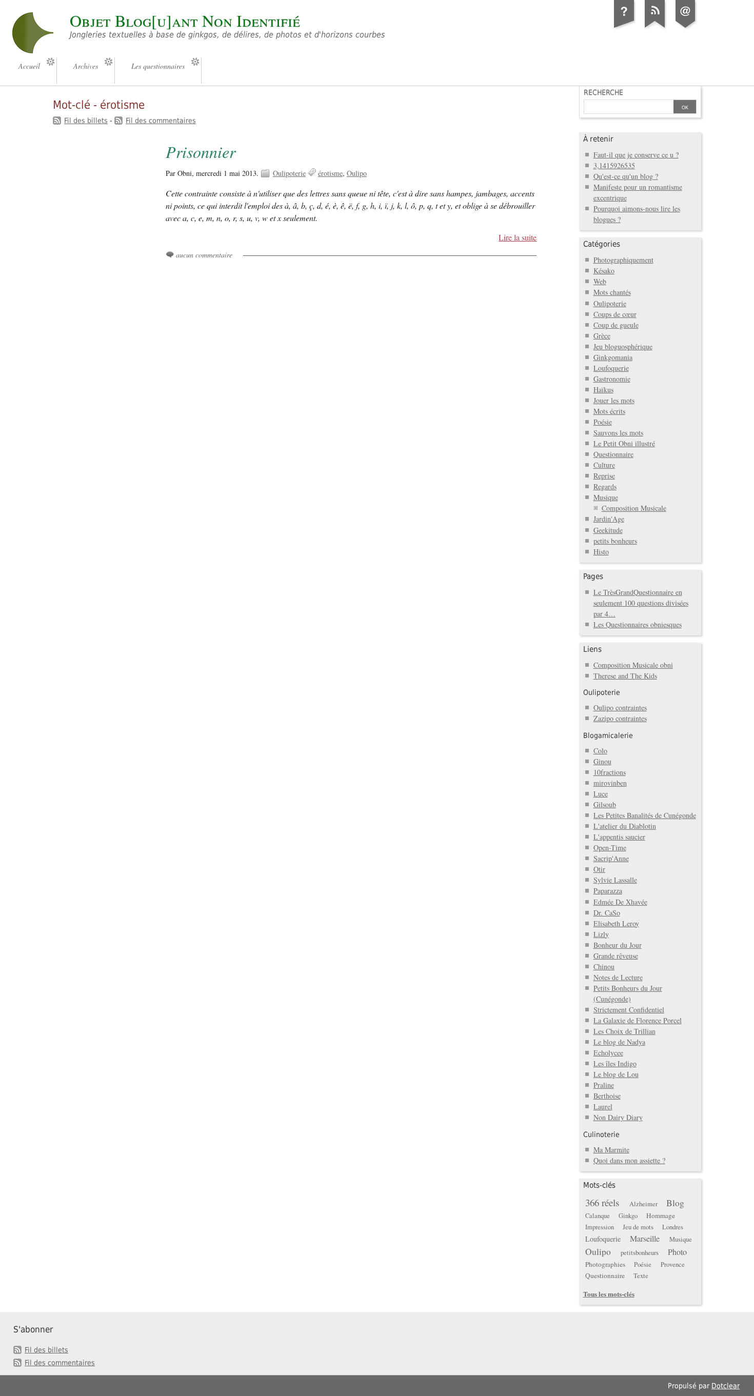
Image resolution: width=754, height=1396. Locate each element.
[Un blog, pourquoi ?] (624, 28)
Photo (677, 1252)
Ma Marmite (611, 1149)
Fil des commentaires (161, 120)
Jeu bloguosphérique (622, 346)
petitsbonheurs (640, 1252)
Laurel (602, 1106)
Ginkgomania (612, 357)
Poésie (602, 422)
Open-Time (609, 847)
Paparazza (607, 890)
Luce (600, 794)
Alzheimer (643, 1204)
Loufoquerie (611, 368)
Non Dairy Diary (618, 1117)
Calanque (597, 1215)
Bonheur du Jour (617, 945)
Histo (601, 551)
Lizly (601, 934)
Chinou (603, 966)
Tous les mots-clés (608, 1294)
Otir (599, 869)
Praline (603, 1085)
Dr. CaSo (606, 913)
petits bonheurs (615, 541)
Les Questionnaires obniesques (637, 624)
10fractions (609, 772)
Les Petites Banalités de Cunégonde (644, 815)
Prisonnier (200, 152)
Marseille (645, 1238)
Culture (604, 465)
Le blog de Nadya (619, 1042)
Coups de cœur (615, 314)
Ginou (602, 761)
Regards (605, 486)
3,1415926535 (614, 165)
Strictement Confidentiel (628, 1009)
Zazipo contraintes (620, 718)
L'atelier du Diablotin (624, 826)
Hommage (660, 1215)
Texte (640, 1275)
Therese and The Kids (625, 676)
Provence (673, 1264)
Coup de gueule (616, 325)
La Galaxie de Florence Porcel (637, 1020)
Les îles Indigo (615, 1063)
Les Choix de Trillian (624, 1031)
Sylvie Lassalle (615, 880)
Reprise (604, 476)
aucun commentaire (204, 255)
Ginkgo (628, 1215)
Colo (600, 750)
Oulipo (357, 173)
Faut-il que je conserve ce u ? (636, 154)
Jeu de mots (638, 1227)
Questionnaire (613, 454)
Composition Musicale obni (633, 665)
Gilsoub (604, 804)
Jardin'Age (608, 519)
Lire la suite (518, 237)
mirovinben (610, 783)
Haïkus (603, 389)
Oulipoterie (289, 173)
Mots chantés (612, 292)
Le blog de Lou (616, 1074)
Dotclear (725, 1386)
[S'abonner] (655, 28)
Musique (605, 497)
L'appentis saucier (619, 837)
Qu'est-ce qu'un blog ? (625, 176)
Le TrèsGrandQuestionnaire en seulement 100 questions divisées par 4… (640, 603)
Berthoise (607, 1096)
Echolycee (608, 1053)
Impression (599, 1227)
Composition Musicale (634, 508)
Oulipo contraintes (620, 707)
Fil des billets (86, 120)
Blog (675, 1203)
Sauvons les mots (618, 432)
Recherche (603, 92)
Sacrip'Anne (611, 858)
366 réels (602, 1202)
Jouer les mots (613, 400)
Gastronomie (611, 379)
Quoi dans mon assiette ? (629, 1160)
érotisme (330, 173)
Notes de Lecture (618, 977)
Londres (672, 1227)
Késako (603, 270)
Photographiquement (623, 260)
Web (599, 281)
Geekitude (608, 530)
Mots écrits (609, 411)
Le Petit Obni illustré (624, 443)
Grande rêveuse (615, 956)
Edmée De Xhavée (620, 902)
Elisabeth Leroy (616, 923)
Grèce (601, 336)
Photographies (605, 1264)
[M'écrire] (685, 28)
